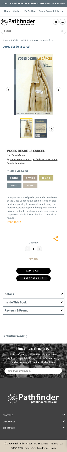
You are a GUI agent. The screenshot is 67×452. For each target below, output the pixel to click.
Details (9, 294)
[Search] (62, 31)
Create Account (46, 11)
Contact (17, 11)
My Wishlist (30, 11)
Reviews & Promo (16, 310)
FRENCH (46, 178)
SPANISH (30, 178)
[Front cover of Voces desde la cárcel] (33, 84)
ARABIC (14, 185)
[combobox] (33, 31)
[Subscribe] (59, 371)
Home (7, 11)
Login (60, 11)
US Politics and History (21, 40)
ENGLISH (14, 178)
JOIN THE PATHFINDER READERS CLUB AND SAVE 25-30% (33, 3)
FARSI (30, 185)
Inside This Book (16, 302)
